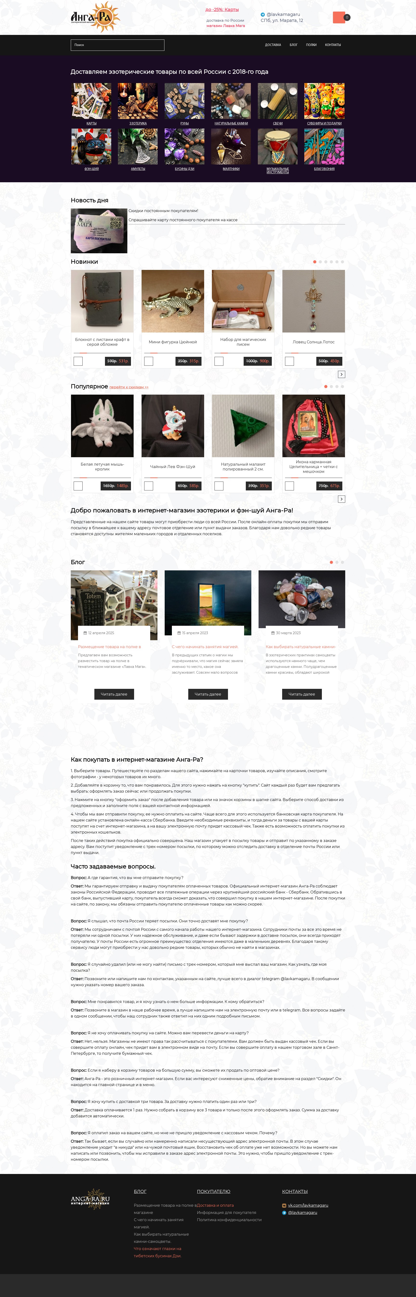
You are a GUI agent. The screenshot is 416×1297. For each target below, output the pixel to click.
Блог (294, 45)
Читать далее (114, 694)
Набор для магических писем (243, 342)
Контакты (333, 45)
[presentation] (341, 374)
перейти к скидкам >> (129, 387)
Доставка (273, 45)
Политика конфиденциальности (229, 1220)
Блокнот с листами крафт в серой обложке (102, 342)
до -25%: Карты (222, 9)
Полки (311, 45)
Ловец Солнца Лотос (314, 342)
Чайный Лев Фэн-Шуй (172, 466)
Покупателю (213, 1191)
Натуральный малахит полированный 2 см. (243, 466)
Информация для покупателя (226, 1212)
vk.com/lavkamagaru (308, 1205)
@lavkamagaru (302, 1212)
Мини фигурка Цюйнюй (173, 342)
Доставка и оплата (215, 1205)
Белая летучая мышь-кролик (102, 466)
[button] (314, 261)
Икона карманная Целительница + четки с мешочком (313, 467)
